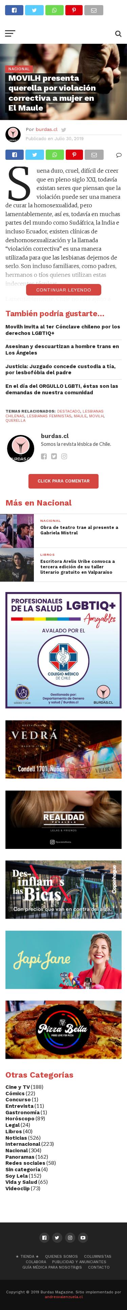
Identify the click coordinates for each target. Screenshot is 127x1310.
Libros (13, 1131)
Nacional (16, 1150)
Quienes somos (61, 1256)
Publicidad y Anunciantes (79, 1262)
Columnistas (97, 1256)
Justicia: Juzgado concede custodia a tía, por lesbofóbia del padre (60, 369)
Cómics (15, 1093)
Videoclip (17, 1188)
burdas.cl (47, 129)
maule (80, 416)
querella (15, 420)
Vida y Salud (21, 1182)
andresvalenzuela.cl (64, 1297)
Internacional (22, 1144)
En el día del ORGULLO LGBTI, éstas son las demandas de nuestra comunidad (61, 389)
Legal (12, 1125)
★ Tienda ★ (27, 1256)
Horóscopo (20, 1119)
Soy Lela (16, 1176)
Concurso (18, 1100)
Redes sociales (25, 1163)
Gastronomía (22, 1112)
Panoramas (20, 1157)
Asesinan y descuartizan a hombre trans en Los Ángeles (62, 349)
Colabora (36, 1262)
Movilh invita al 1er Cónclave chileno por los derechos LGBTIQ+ (62, 330)
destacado (68, 411)
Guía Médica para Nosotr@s (52, 1267)
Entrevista (19, 1106)
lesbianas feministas (49, 416)
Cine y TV (17, 1087)
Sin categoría (22, 1169)
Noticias (16, 1138)
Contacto (99, 1267)
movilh (96, 416)
